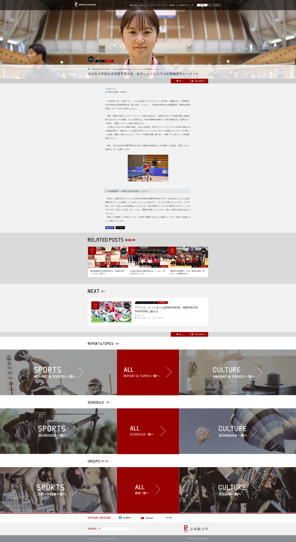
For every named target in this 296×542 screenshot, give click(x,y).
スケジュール (161, 5)
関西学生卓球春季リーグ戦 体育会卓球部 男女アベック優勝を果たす (187, 272)
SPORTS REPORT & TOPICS (100, 69)
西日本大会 (160, 318)
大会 (149, 318)
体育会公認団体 (113, 92)
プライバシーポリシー (110, 539)
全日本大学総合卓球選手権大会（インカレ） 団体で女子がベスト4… (147, 272)
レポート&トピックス (146, 5)
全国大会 (123, 92)
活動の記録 (133, 5)
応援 (153, 318)
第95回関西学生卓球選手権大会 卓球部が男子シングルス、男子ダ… (107, 272)
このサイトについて (94, 539)
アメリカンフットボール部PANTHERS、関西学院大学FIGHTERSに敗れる (166, 309)
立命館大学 (182, 5)
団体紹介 (172, 5)
